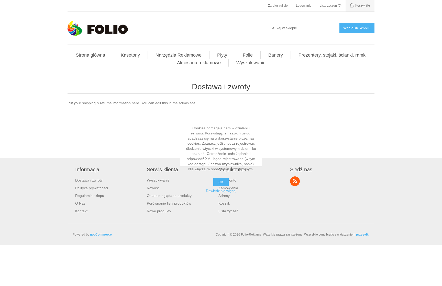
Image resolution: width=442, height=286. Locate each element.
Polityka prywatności (91, 188)
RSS (295, 181)
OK (221, 182)
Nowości (153, 188)
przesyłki (362, 234)
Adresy (224, 196)
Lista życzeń (228, 211)
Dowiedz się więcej (221, 191)
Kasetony (130, 55)
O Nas (80, 203)
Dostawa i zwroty (89, 180)
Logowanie (304, 5)
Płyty (222, 55)
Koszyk (224, 203)
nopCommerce (101, 234)
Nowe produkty (159, 211)
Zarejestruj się (278, 5)
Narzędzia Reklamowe (179, 55)
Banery (275, 55)
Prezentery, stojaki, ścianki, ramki (333, 55)
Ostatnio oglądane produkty (169, 196)
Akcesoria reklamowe (199, 62)
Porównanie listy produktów (169, 203)
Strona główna (90, 55)
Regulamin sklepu (89, 196)
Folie (248, 55)
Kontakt (81, 211)
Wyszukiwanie (357, 28)
